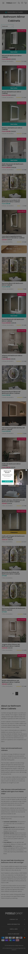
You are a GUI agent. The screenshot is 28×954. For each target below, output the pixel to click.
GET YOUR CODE (7, 481)
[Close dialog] (26, 470)
